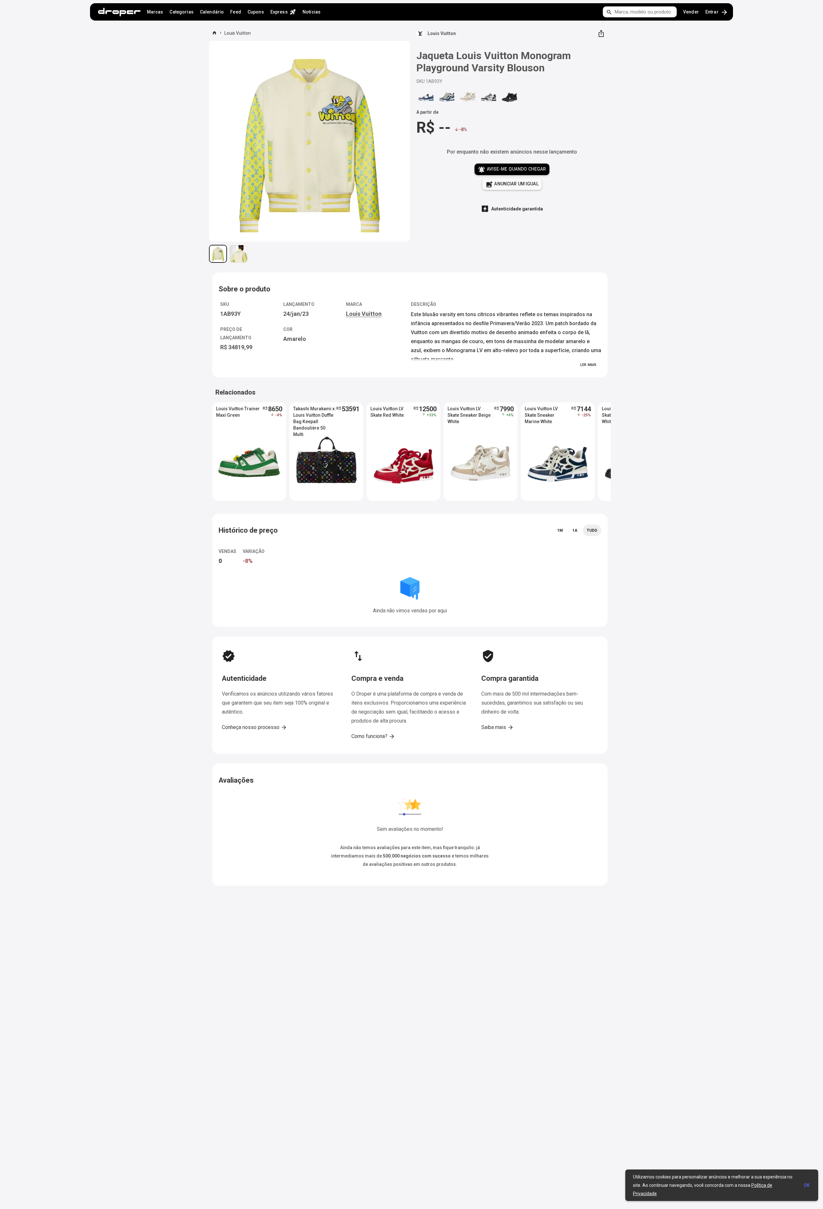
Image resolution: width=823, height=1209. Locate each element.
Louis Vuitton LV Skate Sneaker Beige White (469, 415)
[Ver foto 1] (218, 254)
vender (691, 11)
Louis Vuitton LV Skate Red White (387, 412)
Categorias (181, 11)
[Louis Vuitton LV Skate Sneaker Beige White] (467, 96)
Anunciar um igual (511, 184)
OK (807, 1185)
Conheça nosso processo (254, 727)
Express (283, 12)
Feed (235, 11)
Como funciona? (373, 736)
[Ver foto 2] (239, 254)
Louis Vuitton (237, 33)
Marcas (155, 11)
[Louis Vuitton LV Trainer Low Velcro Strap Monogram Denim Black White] (488, 96)
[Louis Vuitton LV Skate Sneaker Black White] (509, 96)
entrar (716, 12)
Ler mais (588, 365)
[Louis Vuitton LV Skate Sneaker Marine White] (447, 96)
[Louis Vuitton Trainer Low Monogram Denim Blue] (426, 96)
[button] (249, 451)
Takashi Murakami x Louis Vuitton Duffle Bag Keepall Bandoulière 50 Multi (314, 415)
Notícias (312, 11)
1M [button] (560, 530)
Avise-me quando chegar (512, 169)
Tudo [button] (592, 530)
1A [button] (574, 530)
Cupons (256, 11)
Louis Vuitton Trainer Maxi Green (238, 412)
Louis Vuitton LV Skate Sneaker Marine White (541, 415)
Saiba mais (497, 727)
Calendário (212, 11)
